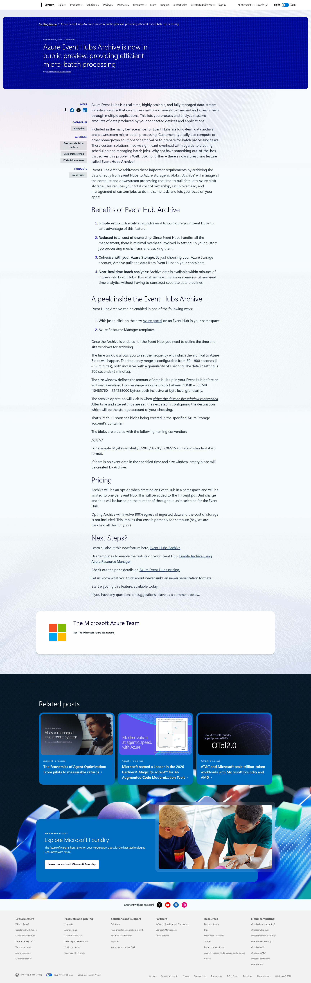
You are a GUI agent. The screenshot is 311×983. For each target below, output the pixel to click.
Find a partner (162, 935)
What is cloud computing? (263, 924)
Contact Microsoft (169, 976)
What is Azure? (22, 924)
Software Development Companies (172, 924)
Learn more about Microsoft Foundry (72, 864)
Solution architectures (121, 935)
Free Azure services (73, 935)
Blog (206, 929)
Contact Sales (180, 4)
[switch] (285, 5)
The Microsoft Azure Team (58, 71)
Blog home (49, 24)
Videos (207, 958)
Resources (138, 4)
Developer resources (214, 935)
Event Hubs (78, 174)
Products (75, 4)
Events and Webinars (214, 947)
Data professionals (74, 153)
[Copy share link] (65, 110)
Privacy (185, 976)
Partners (122, 4)
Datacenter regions (24, 941)
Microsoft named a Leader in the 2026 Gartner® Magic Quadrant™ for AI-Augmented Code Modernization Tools (154, 772)
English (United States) (31, 974)
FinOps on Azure (72, 947)
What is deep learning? (261, 941)
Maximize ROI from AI (74, 953)
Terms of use (200, 976)
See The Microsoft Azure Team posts (93, 632)
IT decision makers (73, 160)
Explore (62, 4)
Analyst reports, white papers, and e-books (224, 953)
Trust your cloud (23, 947)
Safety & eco (232, 976)
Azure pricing (70, 929)
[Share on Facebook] (72, 110)
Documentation (211, 924)
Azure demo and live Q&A (123, 947)
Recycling (247, 976)
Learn (153, 4)
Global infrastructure (25, 935)
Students (208, 941)
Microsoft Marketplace (166, 929)
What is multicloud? (260, 929)
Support (164, 4)
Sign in (222, 4)
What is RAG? (257, 964)
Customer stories (23, 958)
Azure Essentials (22, 953)
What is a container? (260, 958)
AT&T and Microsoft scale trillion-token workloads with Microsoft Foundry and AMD (233, 772)
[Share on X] (78, 110)
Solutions (92, 4)
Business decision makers (74, 145)
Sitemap (152, 976)
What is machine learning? (263, 935)
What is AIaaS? (257, 947)
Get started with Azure (203, 4)
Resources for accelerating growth (127, 929)
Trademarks (216, 976)
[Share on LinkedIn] (85, 110)
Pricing (107, 4)
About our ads (263, 976)
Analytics (79, 128)
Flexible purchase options (76, 941)
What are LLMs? (258, 953)
